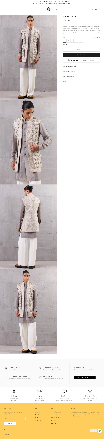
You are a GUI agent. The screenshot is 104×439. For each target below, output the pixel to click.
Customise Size (67, 44)
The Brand (37, 412)
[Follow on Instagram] (8, 429)
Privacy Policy (54, 415)
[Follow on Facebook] (4, 429)
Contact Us (38, 420)
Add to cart (81, 49)
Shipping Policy (55, 417)
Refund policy (54, 423)
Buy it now (81, 55)
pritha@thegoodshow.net (91, 414)
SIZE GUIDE (97, 37)
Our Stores (38, 415)
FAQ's (36, 417)
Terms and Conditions (56, 412)
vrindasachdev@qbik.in (77, 416)
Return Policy (54, 420)
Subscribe (10, 423)
